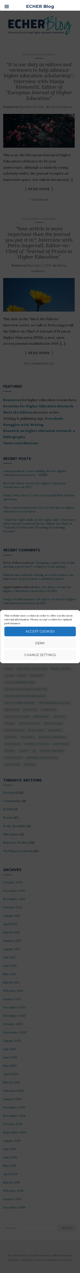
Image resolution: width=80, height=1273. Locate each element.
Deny (40, 643)
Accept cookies (40, 631)
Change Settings (40, 655)
